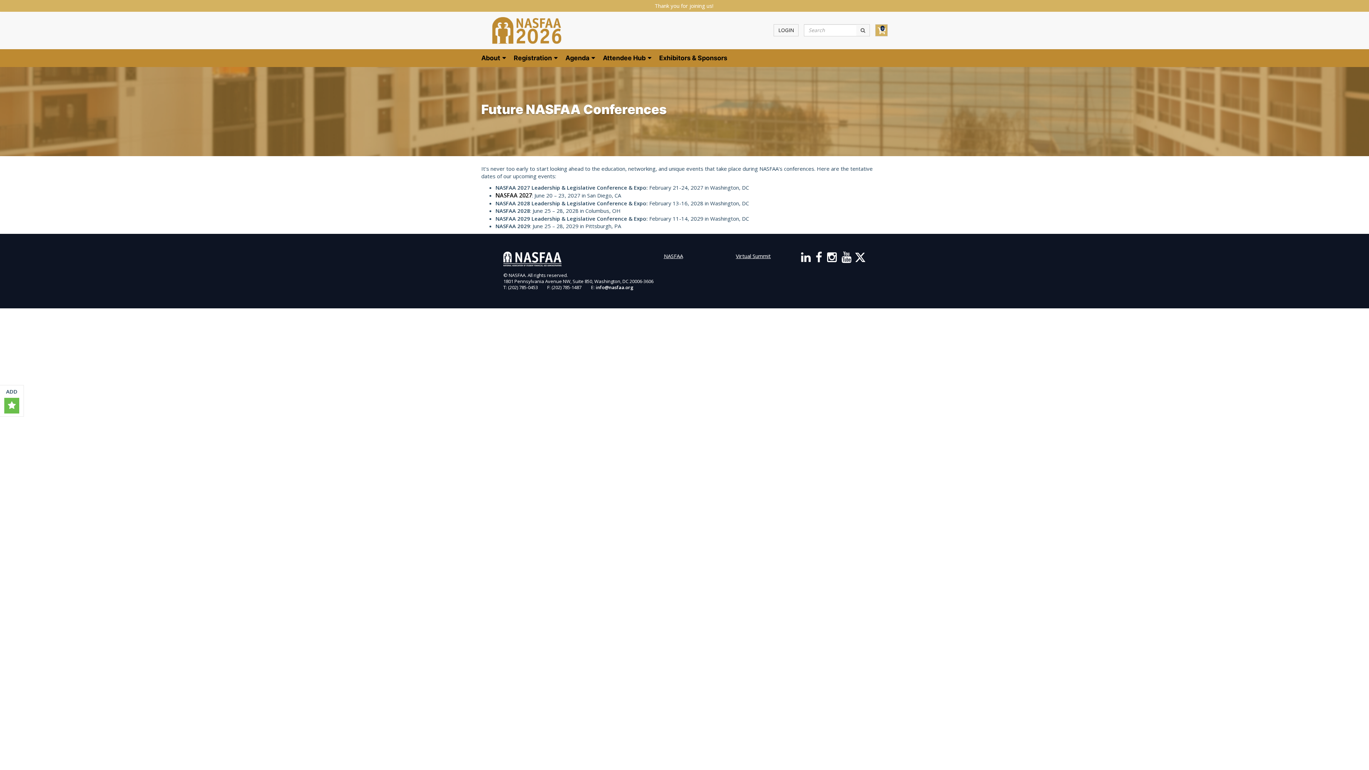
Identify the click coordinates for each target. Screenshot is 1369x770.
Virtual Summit (753, 256)
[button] (11, 406)
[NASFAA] (527, 30)
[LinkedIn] (805, 259)
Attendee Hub (625, 58)
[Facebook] (819, 259)
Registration (533, 58)
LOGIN (786, 30)
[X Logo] (860, 259)
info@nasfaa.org (615, 287)
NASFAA (673, 256)
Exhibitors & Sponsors (693, 58)
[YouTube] (846, 259)
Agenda (578, 58)
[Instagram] (832, 259)
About (491, 58)
